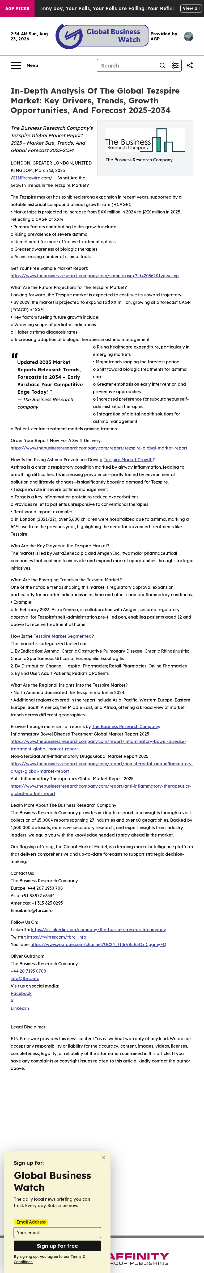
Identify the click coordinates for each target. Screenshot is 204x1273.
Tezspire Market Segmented (63, 636)
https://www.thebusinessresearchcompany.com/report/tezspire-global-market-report (99, 448)
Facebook (21, 993)
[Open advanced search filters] (175, 65)
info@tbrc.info (25, 978)
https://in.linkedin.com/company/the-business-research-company (98, 929)
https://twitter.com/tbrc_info (56, 937)
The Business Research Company (125, 726)
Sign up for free (57, 1245)
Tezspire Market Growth (128, 459)
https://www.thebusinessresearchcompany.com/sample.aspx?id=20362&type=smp (95, 275)
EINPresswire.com (31, 177)
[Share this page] (189, 65)
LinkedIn (20, 1008)
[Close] (103, 1157)
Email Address (31, 1222)
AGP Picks (17, 8)
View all (191, 8)
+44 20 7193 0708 (28, 971)
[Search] (162, 65)
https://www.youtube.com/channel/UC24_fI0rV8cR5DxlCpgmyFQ (98, 944)
